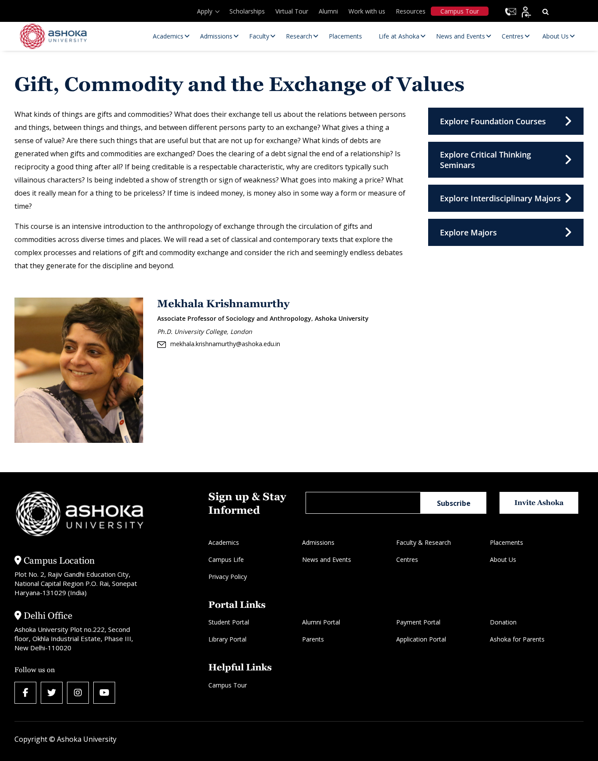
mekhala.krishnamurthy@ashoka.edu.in (225, 344)
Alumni (328, 11)
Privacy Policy (227, 576)
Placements (506, 542)
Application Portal (421, 639)
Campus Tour (459, 11)
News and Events (326, 559)
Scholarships (247, 11)
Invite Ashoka (539, 502)
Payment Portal (418, 622)
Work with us (366, 11)
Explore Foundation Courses (493, 121)
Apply (204, 11)
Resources (411, 11)
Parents (313, 639)
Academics (223, 542)
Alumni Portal (321, 622)
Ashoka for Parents (517, 639)
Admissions (318, 542)
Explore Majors (468, 232)
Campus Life (226, 559)
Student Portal (228, 622)
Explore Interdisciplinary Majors (500, 198)
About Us (503, 559)
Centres (407, 559)
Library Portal (227, 639)
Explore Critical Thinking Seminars (485, 159)
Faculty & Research (423, 542)
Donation (503, 622)
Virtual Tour (291, 11)
